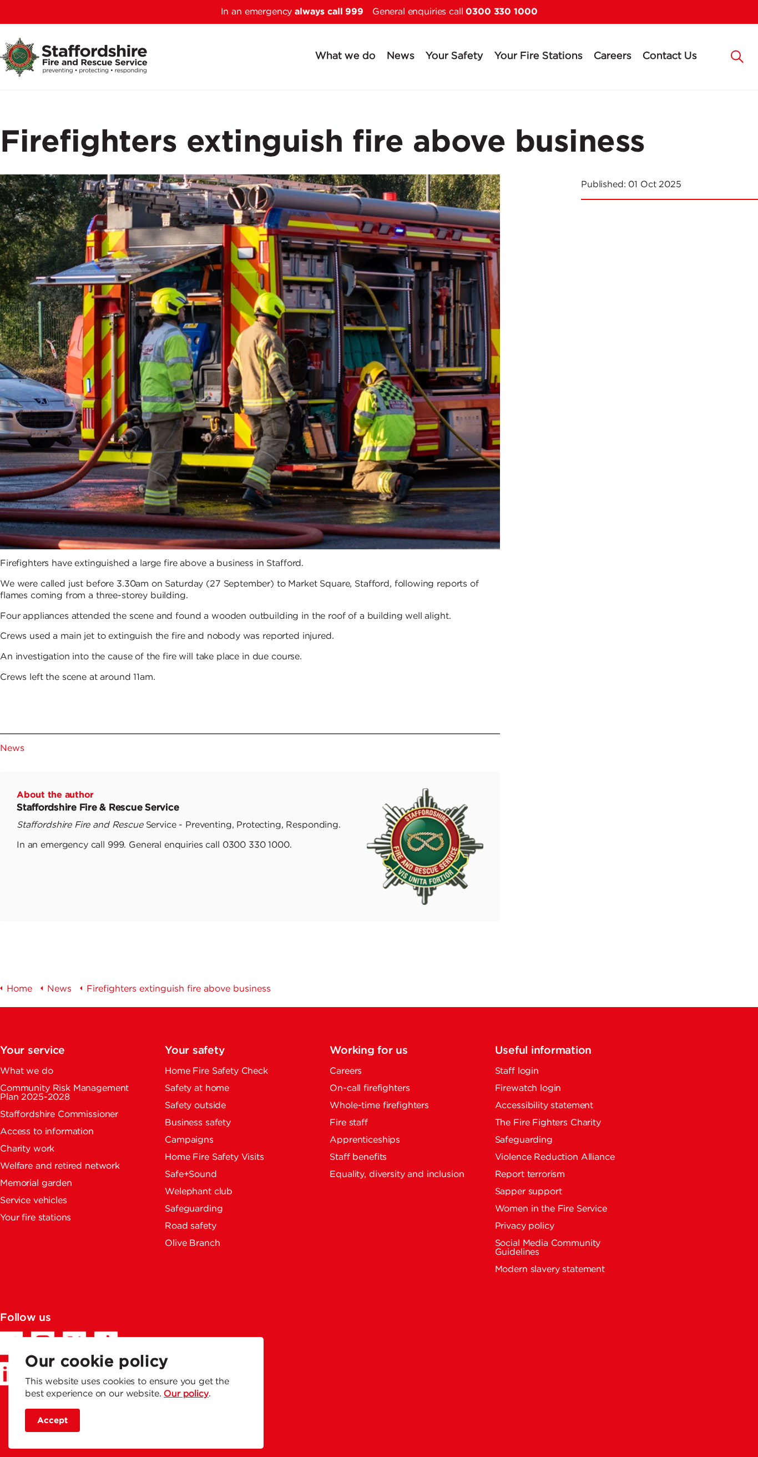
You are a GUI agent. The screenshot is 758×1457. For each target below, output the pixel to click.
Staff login (517, 1071)
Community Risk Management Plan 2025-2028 (64, 1092)
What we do (345, 56)
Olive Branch (192, 1243)
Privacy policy (524, 1226)
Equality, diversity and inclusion (397, 1174)
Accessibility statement (544, 1105)
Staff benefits (358, 1157)
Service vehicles (33, 1200)
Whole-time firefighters (379, 1105)
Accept (52, 1420)
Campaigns (189, 1140)
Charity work (27, 1149)
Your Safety (454, 56)
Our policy (186, 1394)
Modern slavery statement (550, 1269)
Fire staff (349, 1123)
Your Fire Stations (538, 56)
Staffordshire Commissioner (59, 1114)
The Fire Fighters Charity (548, 1123)
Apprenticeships (365, 1140)
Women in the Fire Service (551, 1209)
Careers (612, 56)
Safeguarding (194, 1209)
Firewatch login (528, 1088)
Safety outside (195, 1105)
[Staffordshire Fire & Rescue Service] (84, 57)
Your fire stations (35, 1218)
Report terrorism (530, 1174)
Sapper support (528, 1192)
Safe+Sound (191, 1174)
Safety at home (197, 1088)
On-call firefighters (370, 1088)
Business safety (198, 1123)
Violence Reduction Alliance (555, 1157)
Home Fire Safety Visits (214, 1157)
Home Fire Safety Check (216, 1071)
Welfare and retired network (60, 1166)
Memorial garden (36, 1183)
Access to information (47, 1132)
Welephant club (199, 1192)
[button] (737, 55)
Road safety (190, 1226)
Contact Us (670, 56)
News (401, 56)
